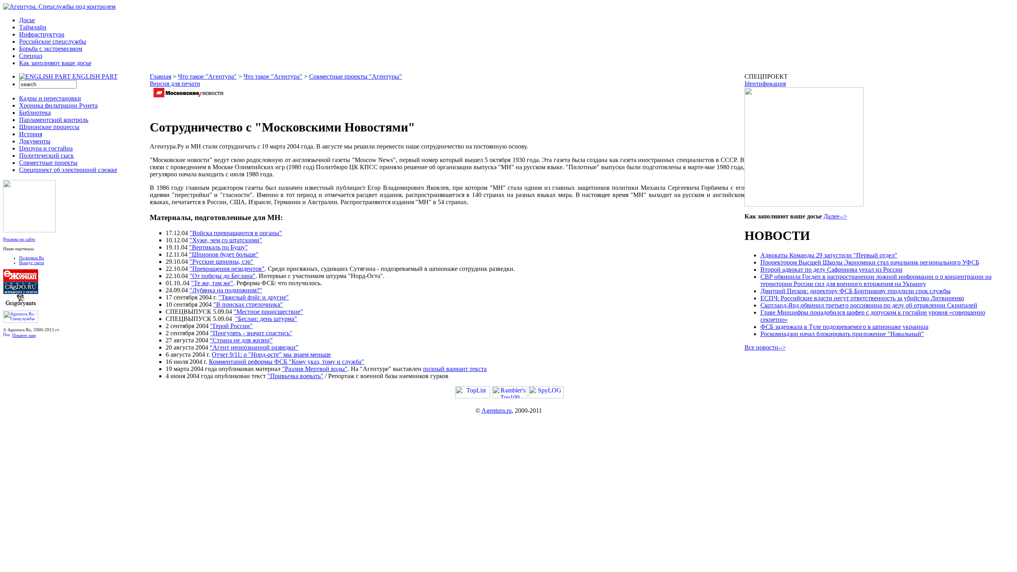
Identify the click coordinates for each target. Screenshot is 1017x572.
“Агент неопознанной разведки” (254, 347)
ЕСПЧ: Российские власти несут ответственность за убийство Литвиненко (862, 298)
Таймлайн (32, 27)
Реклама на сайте (19, 239)
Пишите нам (24, 335)
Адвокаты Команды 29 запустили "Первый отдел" (828, 255)
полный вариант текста (455, 368)
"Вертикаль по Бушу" (218, 247)
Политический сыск (46, 155)
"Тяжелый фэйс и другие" (253, 297)
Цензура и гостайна (46, 148)
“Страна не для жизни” (241, 340)
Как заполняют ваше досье (55, 63)
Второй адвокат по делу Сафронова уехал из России (831, 269)
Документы (34, 141)
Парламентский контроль (53, 119)
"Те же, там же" (212, 283)
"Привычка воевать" (295, 376)
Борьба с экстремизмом (50, 48)
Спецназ (30, 55)
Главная (160, 76)
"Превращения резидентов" (227, 268)
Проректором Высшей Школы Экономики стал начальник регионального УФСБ (869, 262)
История (30, 134)
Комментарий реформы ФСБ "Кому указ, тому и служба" (286, 361)
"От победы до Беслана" (222, 275)
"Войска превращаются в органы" (235, 233)
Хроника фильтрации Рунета (58, 105)
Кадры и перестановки (50, 98)
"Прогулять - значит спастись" (251, 333)
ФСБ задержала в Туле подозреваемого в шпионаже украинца (844, 326)
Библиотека (35, 112)
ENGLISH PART (95, 76)
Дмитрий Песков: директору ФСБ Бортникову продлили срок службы (855, 291)
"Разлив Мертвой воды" (315, 368)
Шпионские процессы (49, 127)
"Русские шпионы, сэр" (221, 261)
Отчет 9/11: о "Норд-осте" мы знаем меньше (271, 354)
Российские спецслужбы (52, 41)
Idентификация (765, 83)
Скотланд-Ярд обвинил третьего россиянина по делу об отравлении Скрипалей (868, 305)
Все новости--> (765, 347)
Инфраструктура (41, 34)
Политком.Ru (31, 257)
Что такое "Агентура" (207, 76)
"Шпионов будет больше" (224, 254)
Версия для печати (175, 83)
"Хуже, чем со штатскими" (225, 240)
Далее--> (835, 216)
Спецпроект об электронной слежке (68, 169)
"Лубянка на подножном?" (225, 290)
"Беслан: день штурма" (266, 318)
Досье (27, 20)
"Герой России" (231, 326)
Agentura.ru (496, 410)
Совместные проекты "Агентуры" (355, 76)
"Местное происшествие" (268, 311)
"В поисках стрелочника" (248, 304)
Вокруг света (31, 262)
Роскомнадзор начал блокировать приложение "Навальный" (842, 333)
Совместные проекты (48, 162)
